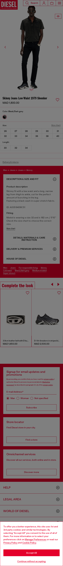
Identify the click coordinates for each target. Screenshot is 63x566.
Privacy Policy (10, 542)
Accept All (31, 553)
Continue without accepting (31, 561)
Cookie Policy (29, 542)
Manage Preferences (35, 539)
